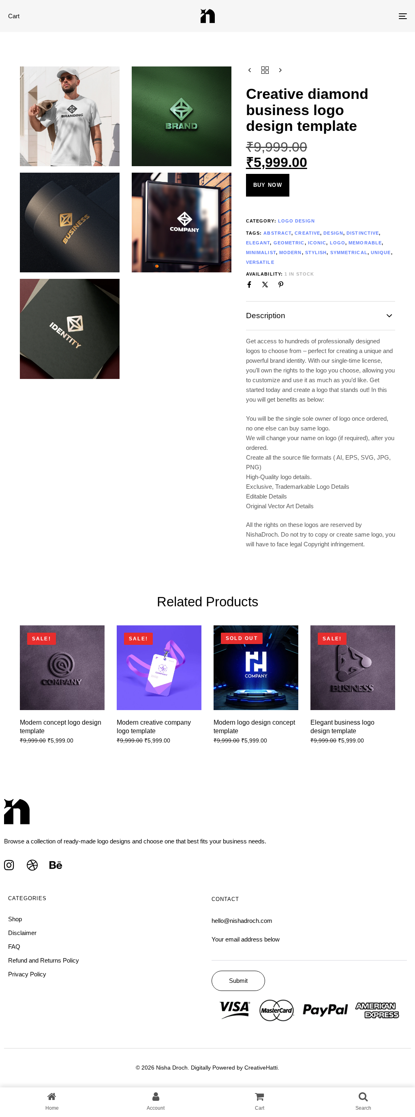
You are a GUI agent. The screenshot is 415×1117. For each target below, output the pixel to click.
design (333, 233)
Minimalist (261, 252)
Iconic (317, 242)
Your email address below (246, 939)
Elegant (258, 242)
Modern (290, 252)
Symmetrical (349, 252)
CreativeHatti (261, 1067)
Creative (307, 233)
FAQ (14, 946)
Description (265, 315)
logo (337, 242)
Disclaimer (22, 932)
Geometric (289, 242)
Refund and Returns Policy (43, 960)
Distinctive (363, 233)
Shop (15, 919)
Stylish (316, 252)
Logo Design (296, 220)
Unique (381, 252)
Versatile (260, 262)
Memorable (365, 242)
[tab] (321, 315)
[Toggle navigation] (340, 16)
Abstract (277, 233)
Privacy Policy (27, 974)
